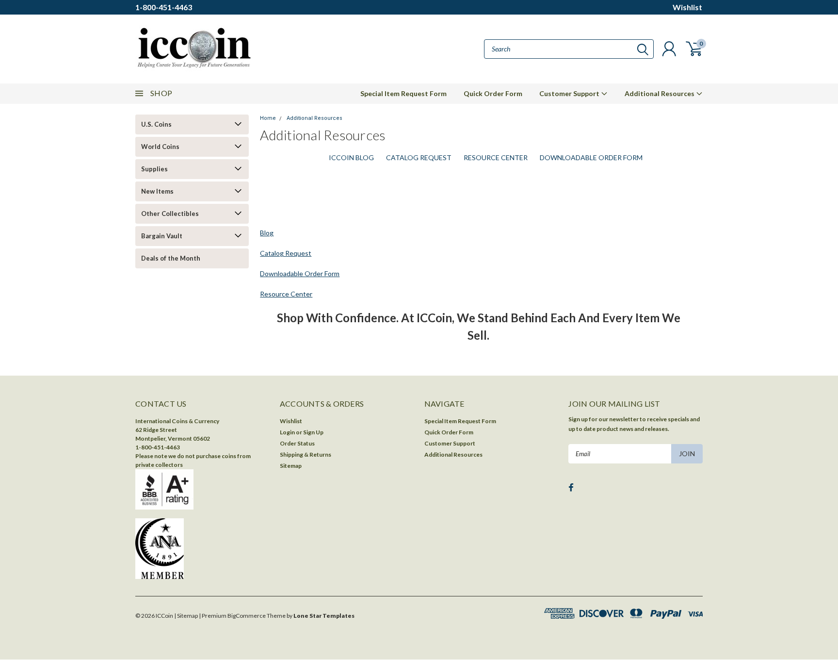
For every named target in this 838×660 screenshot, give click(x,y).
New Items (157, 191)
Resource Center (496, 157)
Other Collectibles (170, 213)
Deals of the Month (170, 258)
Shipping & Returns (305, 454)
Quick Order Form (493, 93)
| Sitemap (186, 615)
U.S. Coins (156, 124)
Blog (267, 233)
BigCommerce (246, 615)
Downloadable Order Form (591, 157)
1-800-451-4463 (163, 7)
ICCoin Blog (351, 157)
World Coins (160, 146)
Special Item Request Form (403, 93)
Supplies (154, 169)
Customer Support (570, 93)
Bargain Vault (161, 236)
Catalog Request (418, 157)
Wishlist (687, 7)
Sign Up (313, 432)
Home (268, 118)
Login (287, 432)
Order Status (297, 443)
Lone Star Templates (324, 615)
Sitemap (291, 465)
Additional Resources (660, 93)
